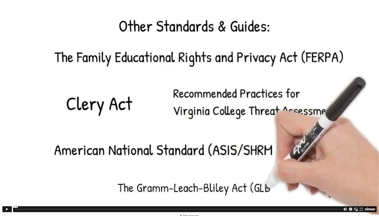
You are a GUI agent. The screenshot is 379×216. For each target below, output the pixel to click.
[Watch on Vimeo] (369, 209)
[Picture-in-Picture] (356, 209)
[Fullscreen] (361, 209)
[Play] (7, 209)
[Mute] (345, 209)
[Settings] (350, 209)
